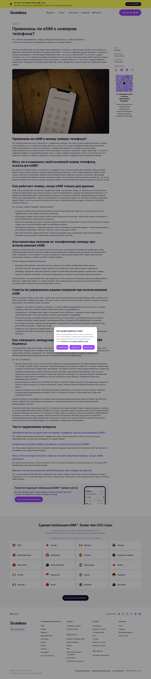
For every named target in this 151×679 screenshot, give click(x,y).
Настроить (75, 347)
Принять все (88, 347)
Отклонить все (62, 347)
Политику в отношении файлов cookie (74, 341)
